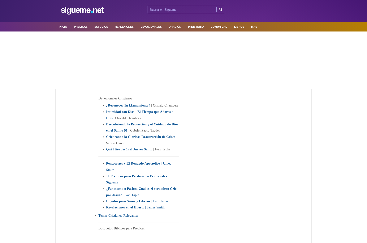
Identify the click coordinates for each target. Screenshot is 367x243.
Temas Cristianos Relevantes (118, 215)
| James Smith (135, 207)
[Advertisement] (183, 60)
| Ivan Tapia (137, 201)
